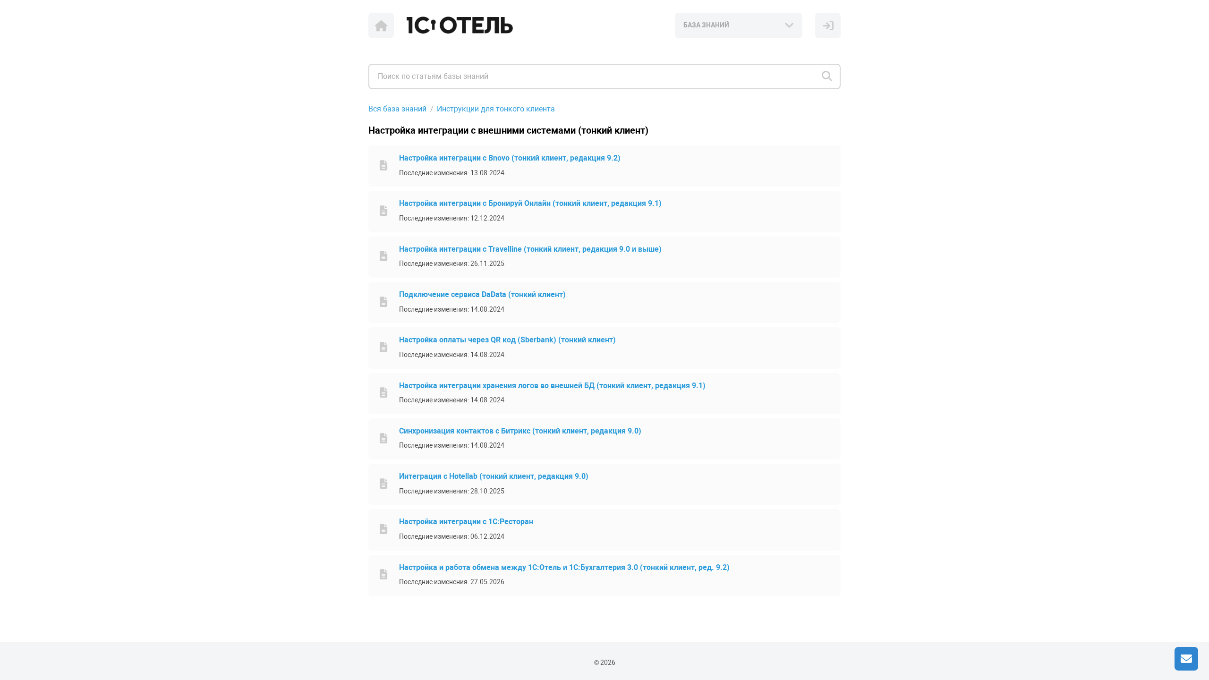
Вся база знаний (397, 108)
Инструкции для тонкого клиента (496, 108)
